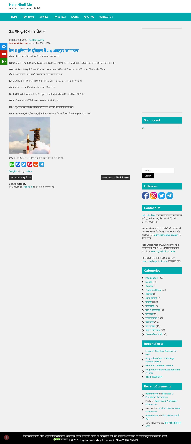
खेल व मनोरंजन (152, 310)
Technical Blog (153, 290)
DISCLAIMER (132, 440)
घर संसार (149, 314)
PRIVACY (120, 440)
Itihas (29, 171)
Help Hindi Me (20, 5)
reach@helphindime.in (163, 251)
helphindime (151, 393)
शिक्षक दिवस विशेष (153, 377)
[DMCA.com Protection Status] (60, 440)
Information (151, 277)
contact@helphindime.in (155, 261)
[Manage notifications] (6, 437)
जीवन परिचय (151, 318)
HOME (14, 17)
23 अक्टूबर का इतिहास (20, 177)
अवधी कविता (151, 298)
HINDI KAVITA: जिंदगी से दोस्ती (115, 177)
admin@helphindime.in (166, 234)
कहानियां (149, 306)
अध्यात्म (149, 294)
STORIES (44, 17)
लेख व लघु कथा (152, 330)
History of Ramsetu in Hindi (159, 365)
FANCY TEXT (60, 17)
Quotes (149, 286)
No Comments (36, 39)
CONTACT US (106, 17)
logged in (28, 186)
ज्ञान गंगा (149, 322)
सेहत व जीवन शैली (153, 334)
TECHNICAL (28, 17)
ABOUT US (89, 17)
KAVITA (74, 17)
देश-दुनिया (14, 171)
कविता (148, 302)
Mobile (148, 281)
